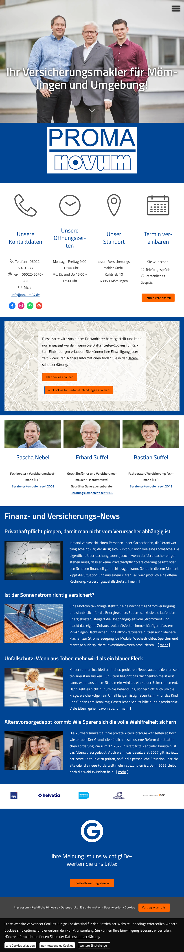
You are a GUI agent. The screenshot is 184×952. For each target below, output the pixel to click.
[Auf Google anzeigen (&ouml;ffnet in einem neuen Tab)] (39, 305)
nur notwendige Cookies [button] (57, 945)
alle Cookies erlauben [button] (59, 377)
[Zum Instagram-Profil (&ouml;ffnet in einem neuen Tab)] (21, 305)
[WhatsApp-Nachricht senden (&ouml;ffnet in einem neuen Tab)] (30, 305)
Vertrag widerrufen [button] (154, 907)
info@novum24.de (25, 294)
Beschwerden (113, 907)
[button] (92, 112)
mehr (134, 581)
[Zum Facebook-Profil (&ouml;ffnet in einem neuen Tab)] (12, 305)
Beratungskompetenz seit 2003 (33, 486)
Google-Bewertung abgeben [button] (92, 883)
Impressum (21, 907)
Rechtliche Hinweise (44, 907)
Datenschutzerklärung (82, 936)
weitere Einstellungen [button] (94, 945)
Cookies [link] (130, 907)
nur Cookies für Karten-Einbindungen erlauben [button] (78, 390)
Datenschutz (69, 907)
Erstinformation (90, 907)
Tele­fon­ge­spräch (158, 269)
